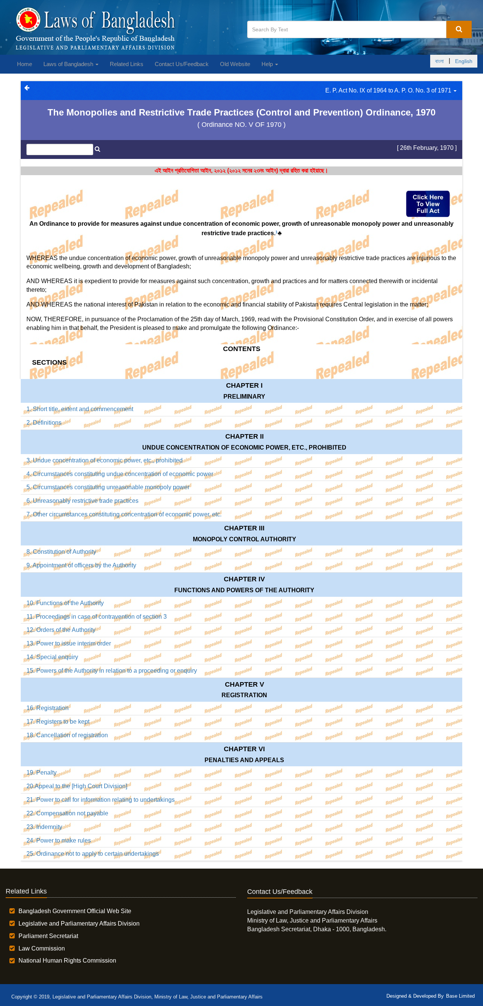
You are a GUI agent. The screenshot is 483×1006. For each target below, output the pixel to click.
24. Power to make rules (58, 840)
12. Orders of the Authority (60, 630)
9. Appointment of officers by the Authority (81, 565)
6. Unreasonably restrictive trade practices (82, 501)
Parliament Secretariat (48, 936)
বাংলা (439, 61)
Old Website (235, 64)
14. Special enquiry (52, 657)
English (463, 61)
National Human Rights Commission (67, 960)
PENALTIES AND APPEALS (244, 760)
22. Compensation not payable (67, 813)
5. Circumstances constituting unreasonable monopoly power (107, 487)
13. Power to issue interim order (68, 643)
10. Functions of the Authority (65, 603)
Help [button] (267, 64)
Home (24, 64)
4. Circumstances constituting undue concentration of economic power (119, 474)
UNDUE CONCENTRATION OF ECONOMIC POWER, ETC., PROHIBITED (244, 447)
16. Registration (47, 708)
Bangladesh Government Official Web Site (74, 911)
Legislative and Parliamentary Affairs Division (79, 923)
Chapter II (244, 436)
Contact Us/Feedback (182, 64)
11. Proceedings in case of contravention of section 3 (96, 616)
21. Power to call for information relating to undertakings (100, 799)
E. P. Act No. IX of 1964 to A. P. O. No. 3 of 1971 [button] (389, 90)
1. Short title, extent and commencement (79, 409)
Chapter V (244, 684)
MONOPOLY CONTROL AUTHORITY (244, 539)
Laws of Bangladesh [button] (69, 64)
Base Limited (460, 996)
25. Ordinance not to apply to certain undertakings (92, 853)
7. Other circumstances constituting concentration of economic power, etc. (124, 514)
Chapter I (244, 385)
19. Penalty (41, 772)
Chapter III (244, 528)
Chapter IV (244, 579)
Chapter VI (244, 749)
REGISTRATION (244, 695)
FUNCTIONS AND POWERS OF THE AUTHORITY (244, 590)
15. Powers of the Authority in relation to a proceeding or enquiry (111, 670)
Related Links (126, 64)
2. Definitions (44, 422)
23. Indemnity (44, 827)
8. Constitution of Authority (61, 551)
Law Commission (41, 948)
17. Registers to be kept (57, 721)
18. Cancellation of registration (67, 735)
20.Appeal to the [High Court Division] (76, 786)
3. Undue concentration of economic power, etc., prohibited (104, 460)
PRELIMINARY (244, 396)
